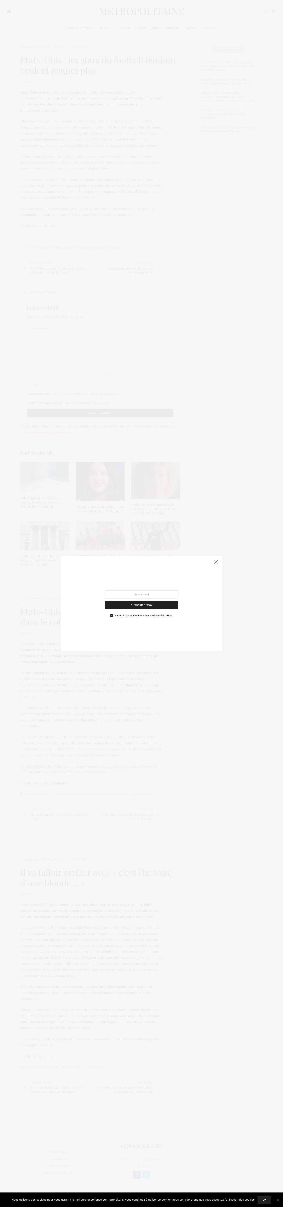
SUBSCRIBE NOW (141, 605)
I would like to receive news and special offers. (144, 615)
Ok (264, 1199)
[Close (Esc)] (216, 562)
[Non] (278, 1200)
